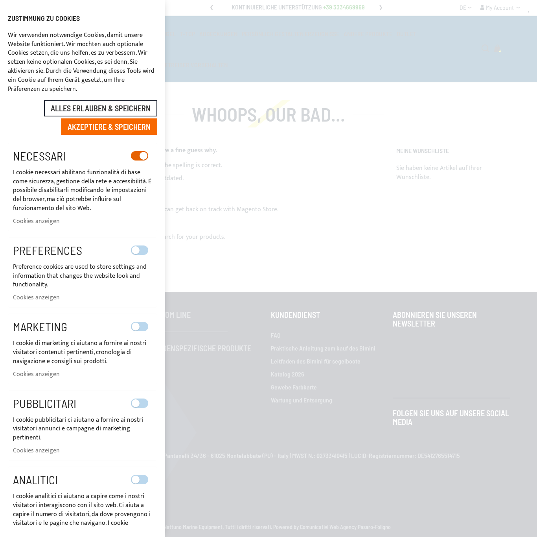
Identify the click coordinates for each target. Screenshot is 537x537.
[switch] (139, 156)
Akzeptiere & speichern (109, 126)
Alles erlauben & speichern (101, 108)
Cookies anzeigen (36, 221)
